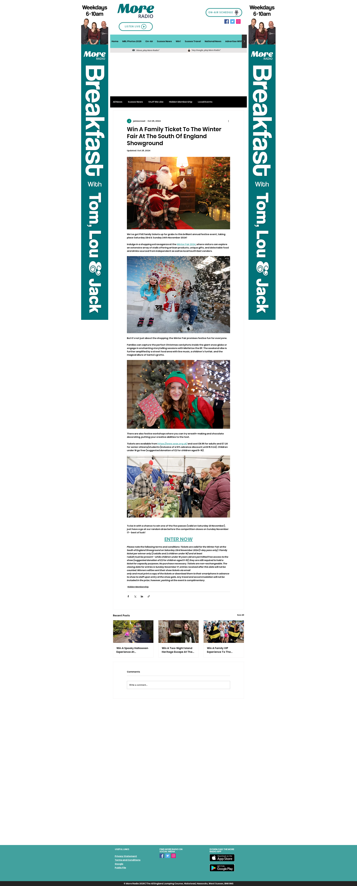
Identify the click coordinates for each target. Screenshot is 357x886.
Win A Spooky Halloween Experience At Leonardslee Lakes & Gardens (132, 650)
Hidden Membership (180, 102)
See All (240, 615)
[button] (149, 41)
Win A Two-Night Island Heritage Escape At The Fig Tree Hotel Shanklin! (177, 650)
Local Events (205, 102)
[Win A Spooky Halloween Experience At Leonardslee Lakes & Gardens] (133, 631)
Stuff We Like (155, 102)
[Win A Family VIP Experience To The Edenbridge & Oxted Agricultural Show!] (224, 631)
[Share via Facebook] (128, 596)
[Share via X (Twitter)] (135, 596)
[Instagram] (238, 21)
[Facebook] (226, 21)
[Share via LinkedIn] (142, 596)
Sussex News (135, 102)
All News (117, 102)
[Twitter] (232, 21)
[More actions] (228, 121)
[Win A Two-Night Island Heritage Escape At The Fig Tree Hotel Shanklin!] (178, 631)
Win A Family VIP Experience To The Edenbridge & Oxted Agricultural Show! (220, 650)
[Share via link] (148, 596)
